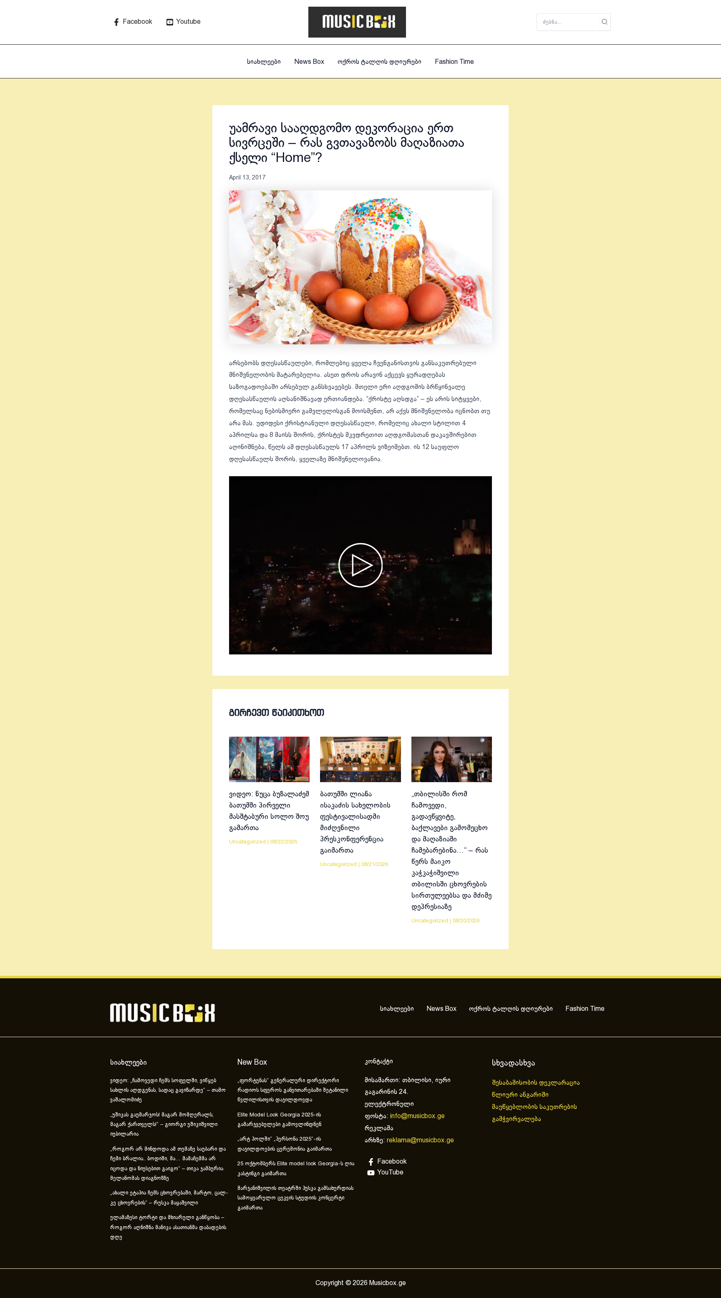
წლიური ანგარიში (521, 1095)
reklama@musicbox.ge (420, 1140)
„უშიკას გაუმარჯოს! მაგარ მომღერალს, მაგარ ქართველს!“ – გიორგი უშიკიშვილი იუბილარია (163, 1125)
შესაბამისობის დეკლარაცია (537, 1083)
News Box (309, 62)
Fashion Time (454, 62)
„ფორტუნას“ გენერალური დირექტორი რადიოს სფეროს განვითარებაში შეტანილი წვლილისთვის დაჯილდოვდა (292, 1090)
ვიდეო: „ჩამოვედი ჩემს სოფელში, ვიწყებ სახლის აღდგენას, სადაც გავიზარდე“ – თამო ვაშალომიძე (168, 1090)
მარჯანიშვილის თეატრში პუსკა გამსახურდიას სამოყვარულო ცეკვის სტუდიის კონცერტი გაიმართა (295, 1198)
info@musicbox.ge (417, 1116)
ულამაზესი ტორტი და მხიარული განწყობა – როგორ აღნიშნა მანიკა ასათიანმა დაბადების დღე (168, 1227)
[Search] (605, 22)
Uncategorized (247, 842)
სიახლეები (264, 62)
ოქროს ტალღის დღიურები (379, 62)
